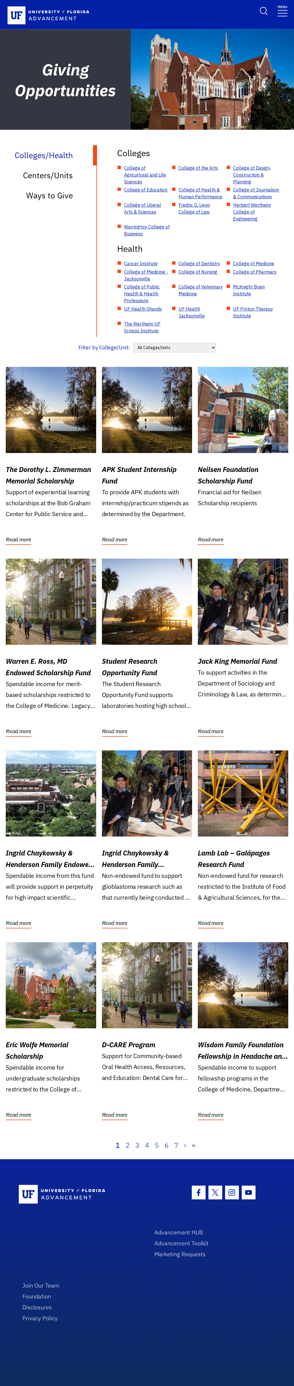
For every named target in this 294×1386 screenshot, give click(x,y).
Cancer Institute (141, 263)
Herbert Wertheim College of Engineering (252, 212)
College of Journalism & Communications (256, 193)
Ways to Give (49, 195)
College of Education (145, 190)
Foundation (36, 1296)
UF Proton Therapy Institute (253, 312)
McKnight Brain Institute (249, 290)
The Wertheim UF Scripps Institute (142, 327)
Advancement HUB (178, 1232)
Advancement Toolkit (181, 1243)
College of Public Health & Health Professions (142, 293)
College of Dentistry (199, 263)
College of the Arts (198, 168)
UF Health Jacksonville (192, 312)
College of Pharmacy (255, 272)
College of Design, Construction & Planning (252, 175)
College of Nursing (198, 272)
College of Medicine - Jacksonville (146, 275)
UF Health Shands (143, 309)
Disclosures (37, 1307)
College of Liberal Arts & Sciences (142, 208)
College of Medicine (253, 263)
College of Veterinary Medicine (201, 290)
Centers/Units (48, 175)
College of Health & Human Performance (200, 193)
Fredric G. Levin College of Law (194, 208)
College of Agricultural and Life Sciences (145, 175)
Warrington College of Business (147, 230)
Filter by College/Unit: (104, 347)
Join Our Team (40, 1285)
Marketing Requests (180, 1254)
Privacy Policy (40, 1318)
